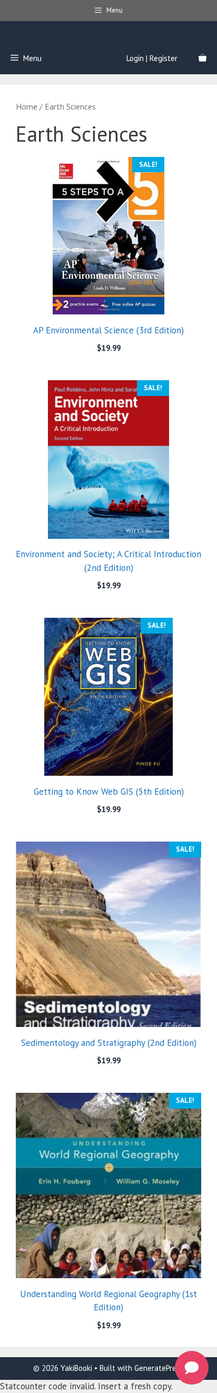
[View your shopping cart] (202, 58)
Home (26, 106)
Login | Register (151, 58)
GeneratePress (159, 1368)
